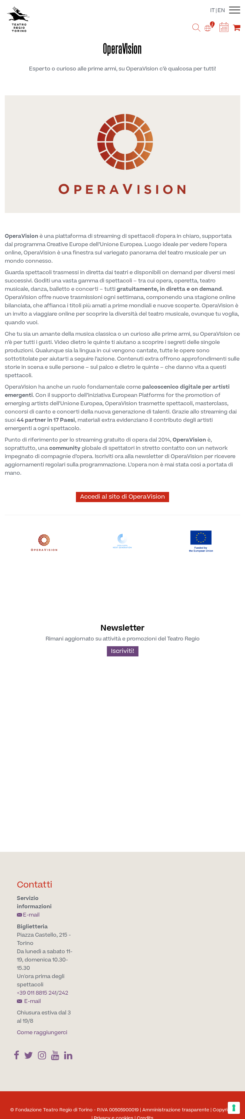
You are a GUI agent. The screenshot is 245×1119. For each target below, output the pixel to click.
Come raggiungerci (42, 1032)
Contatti (34, 885)
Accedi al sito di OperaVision (122, 497)
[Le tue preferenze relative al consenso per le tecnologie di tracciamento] (234, 1108)
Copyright (224, 1110)
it (212, 10)
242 (63, 993)
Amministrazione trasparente (175, 1110)
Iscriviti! (122, 651)
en (221, 10)
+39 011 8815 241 (36, 993)
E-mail (31, 915)
